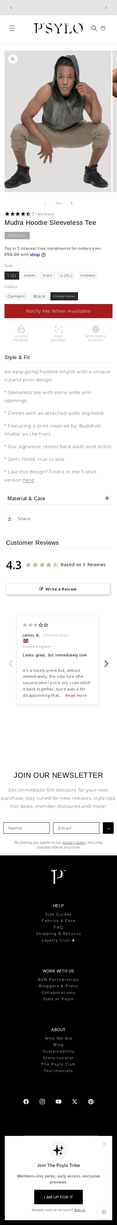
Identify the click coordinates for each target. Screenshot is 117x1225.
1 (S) (12, 275)
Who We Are (59, 1038)
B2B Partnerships (58, 979)
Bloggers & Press (58, 986)
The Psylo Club (58, 1064)
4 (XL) (66, 275)
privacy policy (74, 842)
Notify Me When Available (58, 311)
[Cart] (103, 28)
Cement (16, 296)
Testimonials (58, 1070)
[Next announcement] (105, 7)
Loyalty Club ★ (59, 940)
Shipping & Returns (58, 933)
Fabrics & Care (59, 920)
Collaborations (58, 992)
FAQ (58, 927)
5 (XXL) (89, 276)
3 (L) (49, 276)
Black (39, 296)
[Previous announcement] (11, 7)
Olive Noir (65, 296)
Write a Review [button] (61, 589)
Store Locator (58, 1058)
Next (107, 660)
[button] (12, 28)
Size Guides (58, 914)
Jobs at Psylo (58, 999)
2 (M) (31, 276)
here (28, 480)
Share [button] (24, 518)
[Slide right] (71, 203)
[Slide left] (45, 203)
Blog (58, 1044)
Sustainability (59, 1051)
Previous (11, 660)
